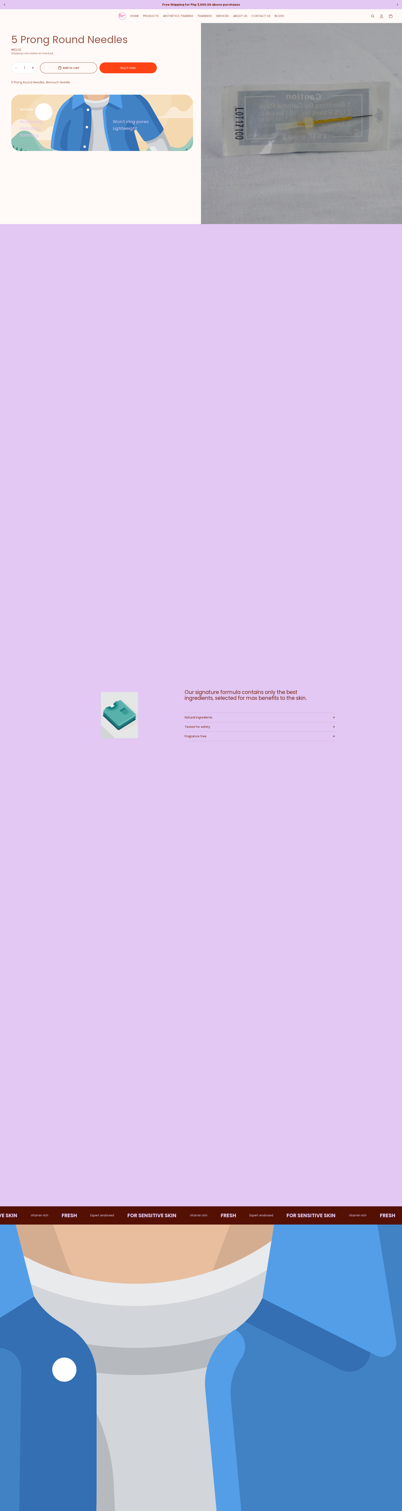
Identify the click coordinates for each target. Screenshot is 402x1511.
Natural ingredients (198, 717)
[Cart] (390, 16)
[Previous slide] (4, 4)
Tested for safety (197, 727)
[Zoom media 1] (301, 123)
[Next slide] (397, 4)
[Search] (372, 16)
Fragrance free (195, 736)
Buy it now (128, 68)
